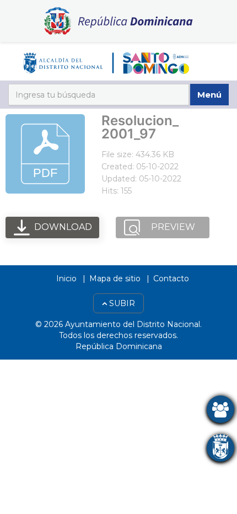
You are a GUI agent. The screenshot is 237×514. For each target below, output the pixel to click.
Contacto (171, 278)
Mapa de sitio (115, 278)
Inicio (66, 278)
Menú (209, 94)
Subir (121, 303)
